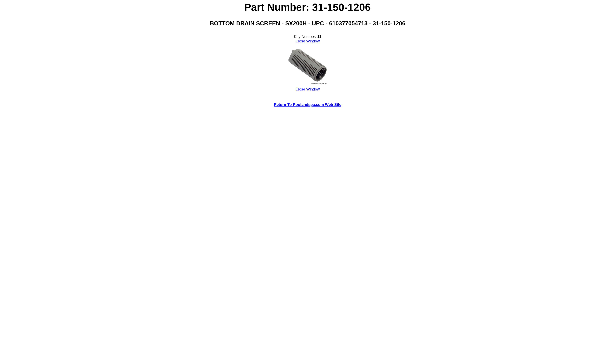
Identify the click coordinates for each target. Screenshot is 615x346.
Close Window (307, 41)
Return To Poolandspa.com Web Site (307, 104)
